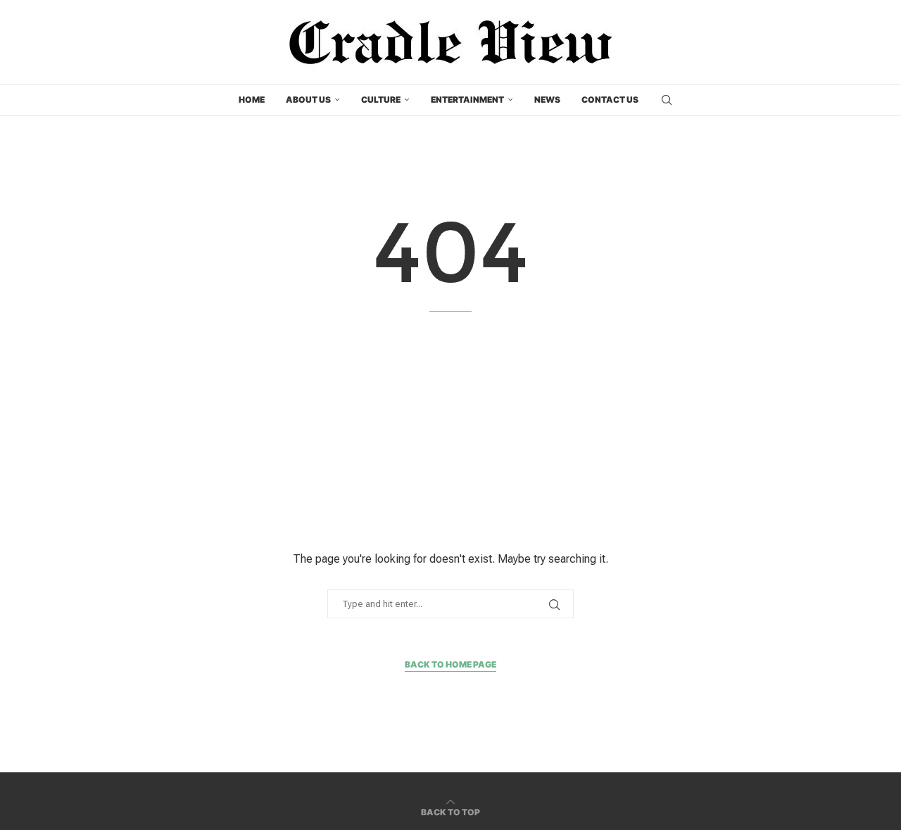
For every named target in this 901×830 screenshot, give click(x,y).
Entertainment (467, 99)
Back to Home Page (450, 664)
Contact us (609, 99)
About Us (308, 99)
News (547, 99)
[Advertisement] (450, 431)
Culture (381, 99)
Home (252, 99)
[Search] (667, 100)
